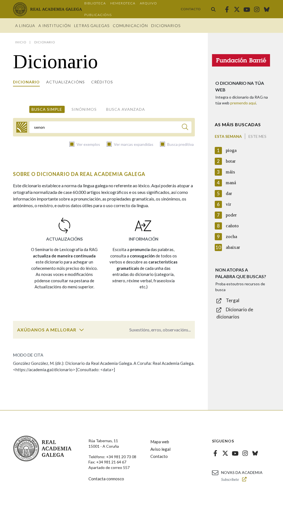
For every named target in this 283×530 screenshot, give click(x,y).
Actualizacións (65, 82)
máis (230, 172)
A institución (54, 25)
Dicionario (26, 82)
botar (231, 161)
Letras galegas (91, 25)
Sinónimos (84, 109)
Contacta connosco (106, 478)
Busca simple (47, 109)
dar (229, 193)
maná (231, 182)
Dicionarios (165, 25)
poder (231, 215)
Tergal (232, 300)
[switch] (81, 330)
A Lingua (25, 25)
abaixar (233, 247)
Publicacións (98, 15)
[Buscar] (213, 9)
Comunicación (130, 25)
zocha (231, 236)
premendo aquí (243, 103)
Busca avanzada (125, 109)
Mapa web (159, 441)
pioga (231, 150)
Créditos (102, 82)
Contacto (191, 9)
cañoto (232, 225)
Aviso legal (160, 449)
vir (228, 204)
